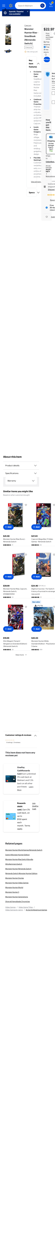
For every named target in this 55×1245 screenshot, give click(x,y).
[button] (32, 64)
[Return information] (45, 55)
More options (50, 176)
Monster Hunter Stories (14, 878)
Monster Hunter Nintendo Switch (18, 869)
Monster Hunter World (14, 887)
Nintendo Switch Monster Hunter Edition (21, 873)
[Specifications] (35, 473)
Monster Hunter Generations (16, 897)
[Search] (42, 5)
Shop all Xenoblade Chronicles (17, 901)
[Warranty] (33, 481)
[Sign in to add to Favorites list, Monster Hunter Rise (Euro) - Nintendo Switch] (26, 504)
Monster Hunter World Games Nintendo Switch (23, 850)
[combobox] (30, 5)
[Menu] (4, 5)
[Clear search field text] (39, 5)
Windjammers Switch (13, 864)
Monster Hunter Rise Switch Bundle (19, 859)
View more (19, 655)
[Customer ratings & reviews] (35, 734)
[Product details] (35, 465)
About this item (12, 456)
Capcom (27, 25)
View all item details (38, 182)
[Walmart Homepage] (11, 5)
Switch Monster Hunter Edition (17, 855)
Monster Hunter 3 (12, 892)
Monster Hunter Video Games (16, 883)
